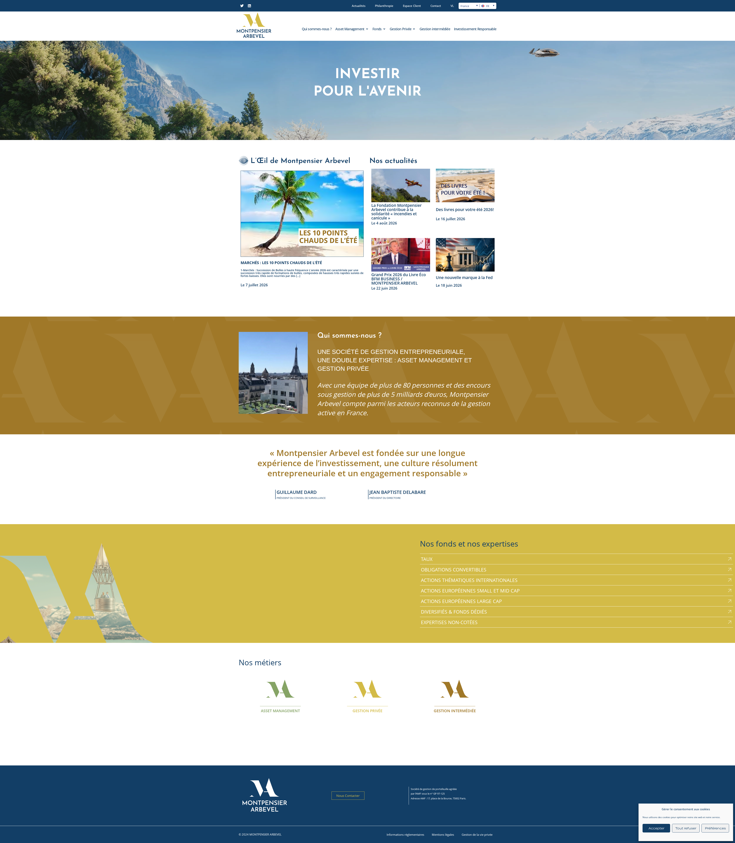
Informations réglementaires (405, 834)
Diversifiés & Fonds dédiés (454, 611)
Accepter (656, 828)
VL (452, 6)
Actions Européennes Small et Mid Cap (470, 590)
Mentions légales (443, 834)
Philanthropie (384, 6)
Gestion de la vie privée (477, 834)
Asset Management (280, 710)
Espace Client (412, 6)
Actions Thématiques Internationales (469, 580)
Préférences (715, 828)
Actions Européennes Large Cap (461, 601)
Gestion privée (367, 710)
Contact (435, 6)
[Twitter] (241, 5)
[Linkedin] (249, 5)
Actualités (358, 6)
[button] (352, 29)
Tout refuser (685, 828)
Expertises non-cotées (449, 622)
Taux (426, 559)
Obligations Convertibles (453, 569)
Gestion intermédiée (455, 710)
